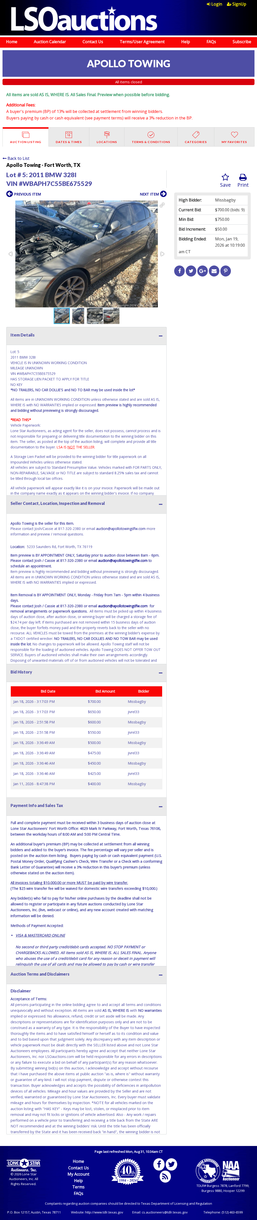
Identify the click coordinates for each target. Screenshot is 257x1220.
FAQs (211, 41)
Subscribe (242, 41)
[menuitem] (217, 4)
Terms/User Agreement (142, 41)
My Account (78, 1174)
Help (185, 41)
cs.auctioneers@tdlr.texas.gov (165, 1212)
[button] (162, 205)
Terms (78, 1187)
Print (243, 184)
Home (11, 41)
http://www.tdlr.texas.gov (104, 1212)
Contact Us (93, 41)
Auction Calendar (50, 41)
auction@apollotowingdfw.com (121, 528)
